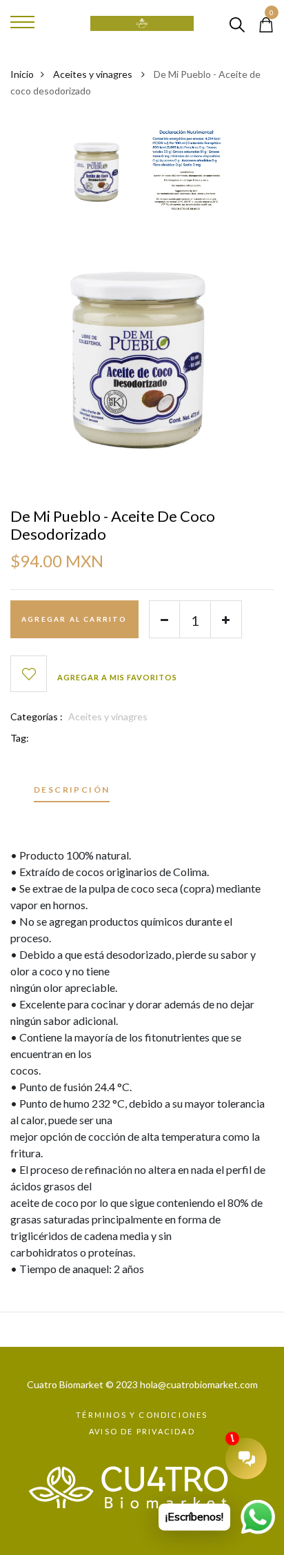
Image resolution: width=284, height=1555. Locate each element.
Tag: (19, 738)
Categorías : (36, 716)
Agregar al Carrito (74, 619)
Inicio (22, 74)
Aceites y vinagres (93, 74)
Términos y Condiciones (141, 1414)
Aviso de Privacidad (142, 1431)
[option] (98, 174)
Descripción (72, 790)
